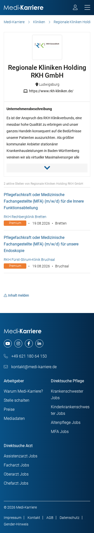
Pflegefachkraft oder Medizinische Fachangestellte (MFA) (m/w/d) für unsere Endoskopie (41, 244)
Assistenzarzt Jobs (20, 456)
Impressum (12, 518)
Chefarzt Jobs (16, 483)
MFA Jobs (60, 431)
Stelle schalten (16, 400)
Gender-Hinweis (16, 524)
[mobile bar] (87, 7)
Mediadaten (14, 418)
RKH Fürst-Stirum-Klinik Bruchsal (29, 260)
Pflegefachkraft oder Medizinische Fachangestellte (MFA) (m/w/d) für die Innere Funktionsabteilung (44, 201)
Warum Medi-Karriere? (23, 391)
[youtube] (8, 343)
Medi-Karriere (14, 22)
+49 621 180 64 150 (28, 356)
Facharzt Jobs (16, 465)
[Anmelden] (75, 8)
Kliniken (39, 22)
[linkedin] (39, 343)
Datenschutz (69, 518)
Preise (9, 409)
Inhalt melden (18, 295)
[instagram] (18, 343)
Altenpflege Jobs (65, 422)
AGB (49, 518)
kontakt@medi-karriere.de (33, 366)
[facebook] (29, 343)
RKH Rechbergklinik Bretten (25, 217)
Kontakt (34, 518)
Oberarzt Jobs (16, 474)
